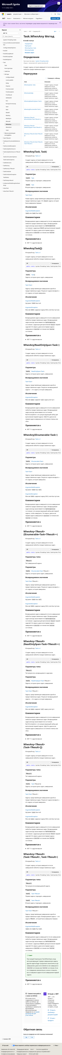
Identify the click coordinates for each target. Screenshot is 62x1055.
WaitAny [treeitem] (8, 115)
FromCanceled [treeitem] (10, 89)
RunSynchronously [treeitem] (11, 103)
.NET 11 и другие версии (34, 243)
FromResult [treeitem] (9, 95)
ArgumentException (31, 307)
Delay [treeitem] (7, 83)
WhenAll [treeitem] (8, 121)
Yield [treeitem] (7, 130)
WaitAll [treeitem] (8, 112)
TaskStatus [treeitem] (6, 177)
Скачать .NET (55, 18)
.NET (30, 31)
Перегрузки (28, 46)
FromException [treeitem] (10, 92)
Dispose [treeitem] (8, 86)
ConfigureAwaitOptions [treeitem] (9, 48)
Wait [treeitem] (7, 109)
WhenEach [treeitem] (9, 127)
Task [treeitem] (6, 65)
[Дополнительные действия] (59, 31)
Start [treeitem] (7, 106)
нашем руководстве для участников (32, 1013)
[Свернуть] (20, 30)
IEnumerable (35, 461)
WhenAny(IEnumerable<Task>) (32, 109)
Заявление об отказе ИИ (8, 1049)
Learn (25, 31)
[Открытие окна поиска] (55, 14)
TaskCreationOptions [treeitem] (8, 159)
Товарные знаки (21, 1054)
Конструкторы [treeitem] (8, 68)
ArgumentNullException (32, 211)
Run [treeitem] (7, 101)
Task (32, 178)
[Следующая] (51, 14)
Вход (58, 14)
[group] (43, 170)
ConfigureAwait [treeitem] (10, 77)
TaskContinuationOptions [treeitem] (10, 157)
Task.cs (37, 156)
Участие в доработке (42, 1049)
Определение (28, 43)
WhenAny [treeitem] (8, 124)
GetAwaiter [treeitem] (9, 98)
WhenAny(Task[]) (29, 50)
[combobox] (11, 33)
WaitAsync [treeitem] (8, 118)
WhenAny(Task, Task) (30, 48)
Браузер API (36, 31)
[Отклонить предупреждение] (58, 3)
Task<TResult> (35, 894)
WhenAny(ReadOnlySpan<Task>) (33, 101)
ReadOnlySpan (35, 371)
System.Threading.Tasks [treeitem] (9, 40)
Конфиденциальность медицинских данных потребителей (33, 1051)
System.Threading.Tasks (42, 61)
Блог (32, 1049)
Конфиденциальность (7, 1051)
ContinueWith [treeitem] (9, 80)
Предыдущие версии (23, 1049)
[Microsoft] (3, 14)
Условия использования (8, 1054)
